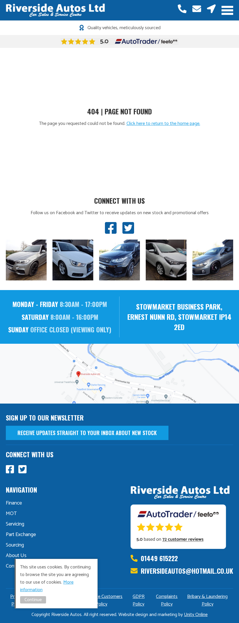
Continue (33, 599)
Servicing (15, 524)
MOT (11, 513)
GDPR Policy (139, 600)
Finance (14, 503)
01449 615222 (182, 8)
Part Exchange (21, 534)
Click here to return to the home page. (163, 124)
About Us (16, 555)
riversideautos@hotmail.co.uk (196, 8)
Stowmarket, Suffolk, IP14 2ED (211, 8)
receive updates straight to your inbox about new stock (87, 433)
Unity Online (196, 615)
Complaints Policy (167, 600)
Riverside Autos (55, 10)
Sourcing (15, 545)
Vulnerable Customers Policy (101, 600)
